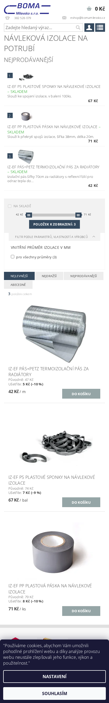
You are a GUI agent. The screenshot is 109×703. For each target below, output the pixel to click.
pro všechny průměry (36, 257)
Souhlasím (54, 693)
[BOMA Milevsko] (27, 7)
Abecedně (18, 285)
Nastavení (54, 676)
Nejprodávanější (83, 276)
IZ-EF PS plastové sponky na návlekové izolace (54, 89)
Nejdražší (49, 276)
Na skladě (22, 206)
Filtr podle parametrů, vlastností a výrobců (52, 237)
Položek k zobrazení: (54, 224)
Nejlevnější (19, 276)
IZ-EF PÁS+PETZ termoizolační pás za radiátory (53, 169)
